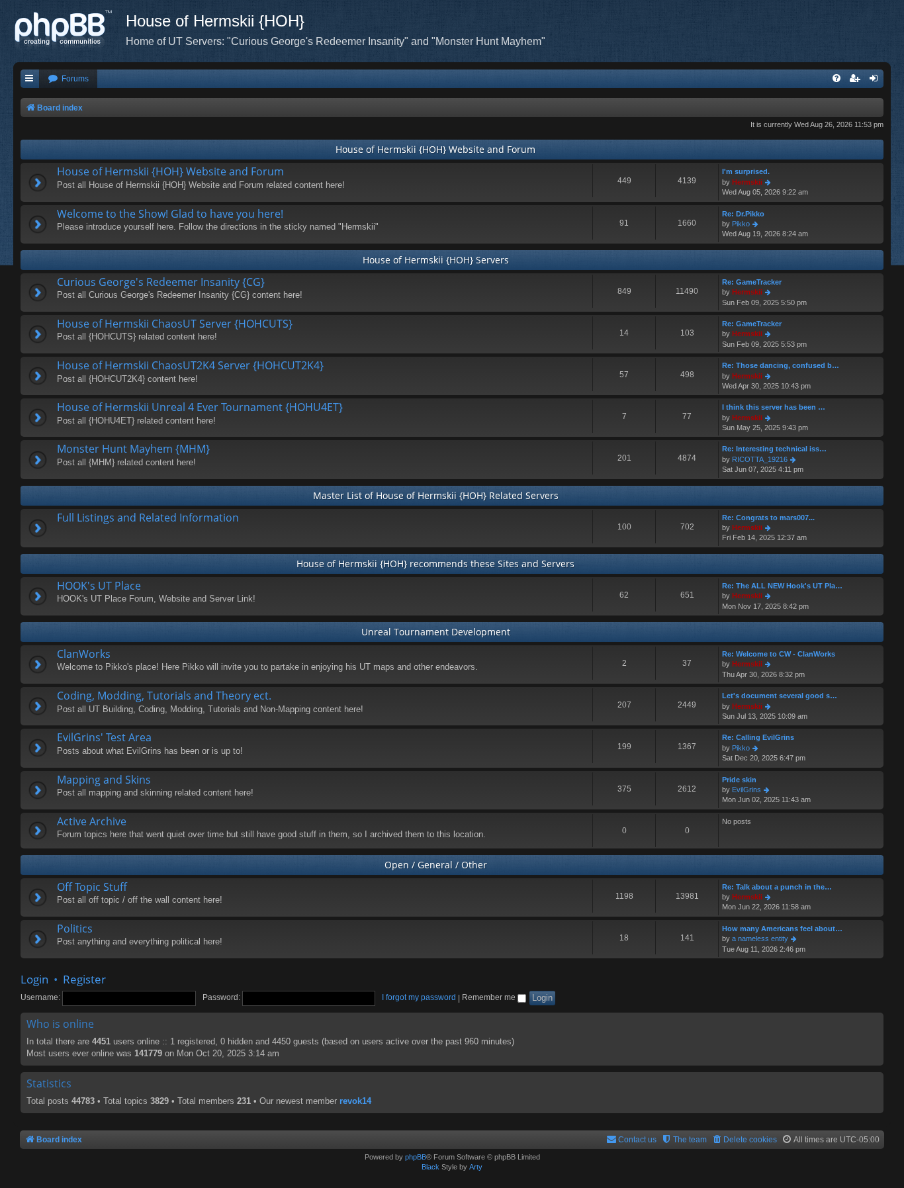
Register (84, 979)
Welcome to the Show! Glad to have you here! (170, 213)
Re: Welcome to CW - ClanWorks (778, 654)
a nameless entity (760, 938)
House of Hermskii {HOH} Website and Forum (435, 149)
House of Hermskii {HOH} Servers (436, 259)
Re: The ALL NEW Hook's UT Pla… (782, 586)
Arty (475, 1167)
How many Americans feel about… (782, 929)
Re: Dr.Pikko (743, 214)
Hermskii (747, 182)
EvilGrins (746, 790)
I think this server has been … (773, 407)
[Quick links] (30, 79)
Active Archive (91, 821)
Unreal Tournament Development (435, 631)
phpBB (415, 1157)
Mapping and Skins (104, 779)
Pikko (741, 224)
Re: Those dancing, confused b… (780, 365)
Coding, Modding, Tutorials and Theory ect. (164, 695)
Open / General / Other (435, 864)
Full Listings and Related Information (148, 517)
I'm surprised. (746, 171)
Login (34, 979)
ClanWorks (84, 654)
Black (430, 1167)
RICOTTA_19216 (760, 459)
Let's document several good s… (779, 696)
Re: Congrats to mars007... (768, 518)
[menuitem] (68, 79)
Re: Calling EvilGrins (758, 737)
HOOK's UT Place (99, 585)
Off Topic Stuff (92, 887)
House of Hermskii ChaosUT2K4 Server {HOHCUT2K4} (190, 365)
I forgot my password (419, 997)
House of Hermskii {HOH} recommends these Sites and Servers (435, 563)
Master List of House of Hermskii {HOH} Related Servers (436, 495)
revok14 (355, 1101)
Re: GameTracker (752, 282)
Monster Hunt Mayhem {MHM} (133, 448)
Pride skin (739, 780)
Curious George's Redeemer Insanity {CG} (161, 282)
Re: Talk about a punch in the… (777, 887)
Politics (75, 928)
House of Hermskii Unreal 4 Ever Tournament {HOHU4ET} (200, 407)
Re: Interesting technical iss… (774, 449)
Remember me (490, 997)
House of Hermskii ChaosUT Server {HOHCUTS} (175, 323)
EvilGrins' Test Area (104, 737)
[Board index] (69, 30)
